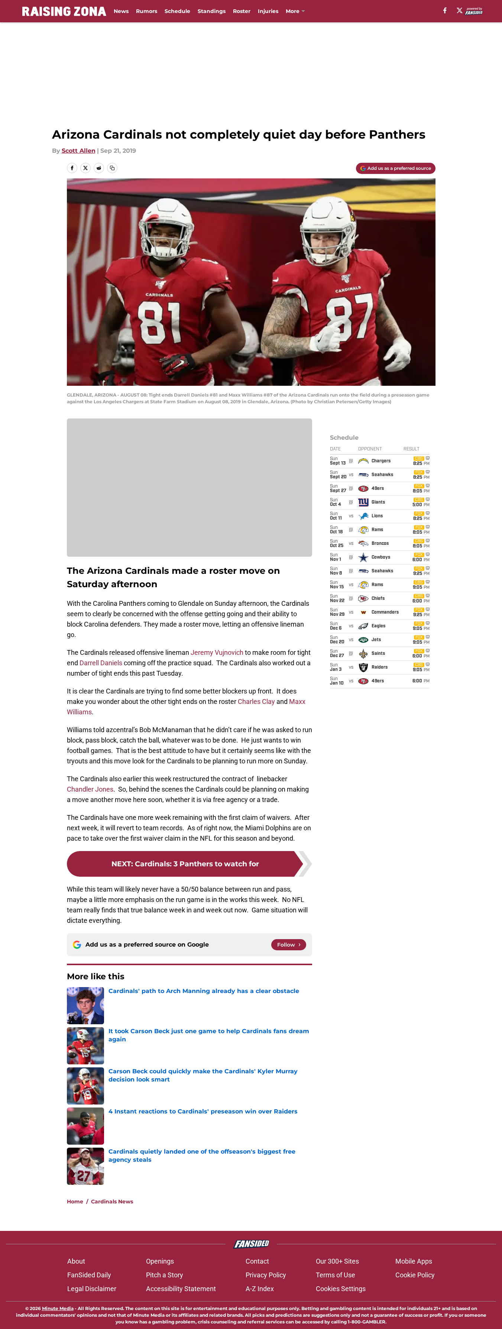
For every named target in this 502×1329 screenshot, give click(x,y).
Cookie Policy (415, 1275)
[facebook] (445, 10)
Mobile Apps (413, 1261)
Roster (241, 11)
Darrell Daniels (101, 663)
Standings (212, 11)
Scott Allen (78, 150)
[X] (460, 10)
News (121, 11)
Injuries (268, 11)
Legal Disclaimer (91, 1289)
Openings (160, 1261)
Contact (257, 1261)
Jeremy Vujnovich (217, 652)
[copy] (112, 168)
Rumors (146, 11)
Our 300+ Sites (337, 1261)
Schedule (177, 11)
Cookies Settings (341, 1289)
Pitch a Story (164, 1275)
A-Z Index (260, 1289)
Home (75, 1201)
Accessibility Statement (181, 1289)
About (76, 1261)
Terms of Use (335, 1275)
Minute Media (58, 1308)
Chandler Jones (90, 789)
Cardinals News (112, 1201)
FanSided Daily (89, 1275)
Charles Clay (256, 701)
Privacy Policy (266, 1275)
